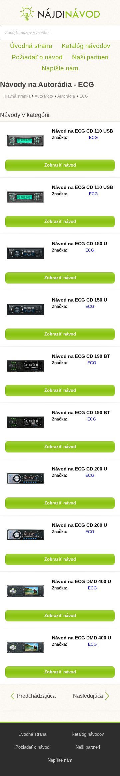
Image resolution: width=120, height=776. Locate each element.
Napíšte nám (60, 68)
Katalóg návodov (86, 45)
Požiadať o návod (37, 57)
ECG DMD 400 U (81, 581)
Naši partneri (90, 57)
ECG (93, 137)
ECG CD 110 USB (82, 131)
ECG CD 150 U (79, 243)
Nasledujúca (88, 696)
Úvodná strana (31, 45)
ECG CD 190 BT (81, 356)
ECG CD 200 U (79, 468)
